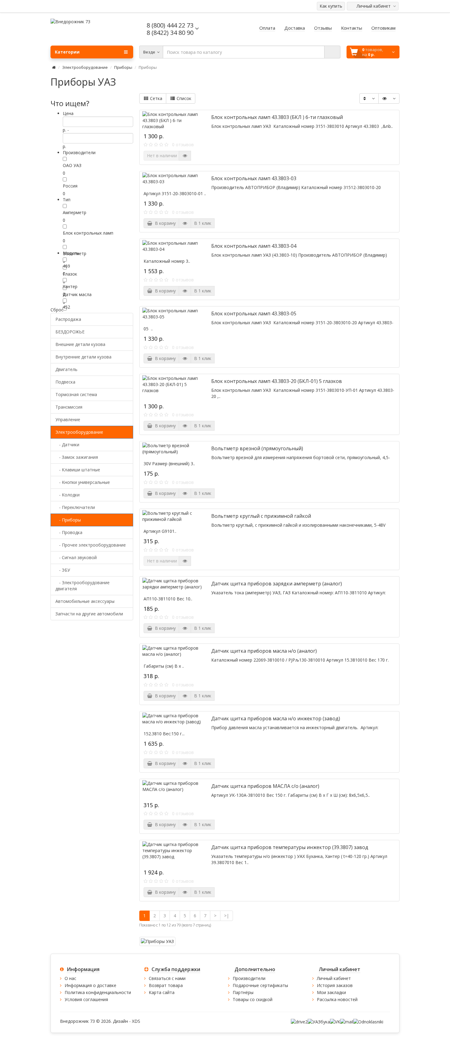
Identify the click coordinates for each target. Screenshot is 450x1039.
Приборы (123, 67)
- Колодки (67, 495)
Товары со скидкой (252, 999)
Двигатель (66, 369)
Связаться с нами (167, 978)
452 (66, 307)
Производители (249, 978)
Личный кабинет (334, 978)
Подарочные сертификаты (260, 985)
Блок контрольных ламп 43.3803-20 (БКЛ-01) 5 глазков (276, 381)
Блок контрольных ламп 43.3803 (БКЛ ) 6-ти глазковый (277, 117)
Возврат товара (166, 985)
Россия (70, 186)
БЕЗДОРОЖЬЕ (69, 332)
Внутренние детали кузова (83, 357)
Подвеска (65, 382)
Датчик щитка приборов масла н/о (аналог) (264, 651)
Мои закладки (331, 992)
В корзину (164, 223)
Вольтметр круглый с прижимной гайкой (261, 516)
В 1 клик (202, 223)
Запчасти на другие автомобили (89, 614)
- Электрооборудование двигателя (82, 586)
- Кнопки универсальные (82, 482)
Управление (67, 419)
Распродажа (68, 319)
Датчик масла (77, 294)
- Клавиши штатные (77, 470)
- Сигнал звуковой (76, 557)
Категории (67, 52)
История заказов (335, 985)
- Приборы (68, 520)
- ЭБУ (62, 570)
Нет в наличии (162, 155)
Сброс (57, 310)
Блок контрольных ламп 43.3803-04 (253, 246)
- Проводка (68, 532)
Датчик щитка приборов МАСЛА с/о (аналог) (265, 786)
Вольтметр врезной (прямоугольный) (257, 448)
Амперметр (74, 212)
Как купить (331, 6)
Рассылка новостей (337, 999)
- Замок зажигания (76, 457)
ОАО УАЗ (72, 165)
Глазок (70, 274)
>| (226, 915)
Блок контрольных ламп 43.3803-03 (253, 178)
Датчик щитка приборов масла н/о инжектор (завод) (275, 718)
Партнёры (243, 992)
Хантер (70, 286)
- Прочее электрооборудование (90, 545)
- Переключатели (75, 507)
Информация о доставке (90, 985)
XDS (136, 1021)
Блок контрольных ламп (88, 233)
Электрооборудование (85, 67)
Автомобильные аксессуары (84, 601)
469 (66, 266)
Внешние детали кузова (80, 344)
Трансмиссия (68, 407)
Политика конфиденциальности (98, 992)
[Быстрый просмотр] (185, 156)
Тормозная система (76, 394)
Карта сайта (161, 992)
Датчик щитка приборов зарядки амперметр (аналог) (276, 584)
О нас (70, 978)
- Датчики (67, 444)
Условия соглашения (86, 999)
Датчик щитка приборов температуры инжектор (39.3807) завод (289, 847)
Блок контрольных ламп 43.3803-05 (253, 313)
